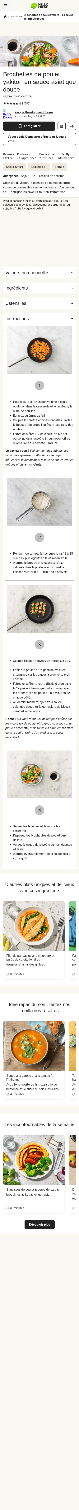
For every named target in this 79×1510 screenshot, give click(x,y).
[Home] (5, 16)
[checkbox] (4, 103)
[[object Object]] (62, 126)
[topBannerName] (39, 29)
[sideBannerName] (39, 239)
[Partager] (72, 126)
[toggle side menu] (5, 5)
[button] (39, 288)
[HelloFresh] (40, 6)
